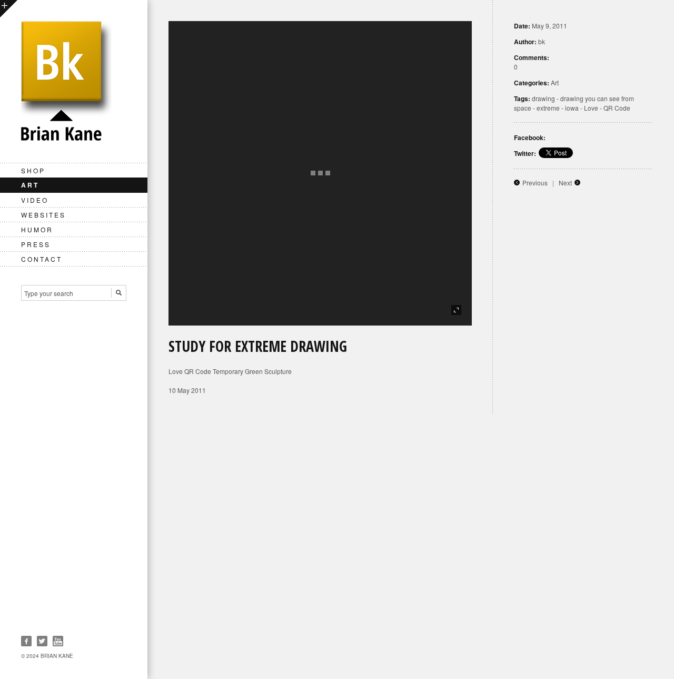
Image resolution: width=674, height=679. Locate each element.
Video (34, 199)
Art (30, 185)
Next (565, 182)
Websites (43, 214)
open (8, 8)
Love (591, 107)
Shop (33, 170)
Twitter (42, 641)
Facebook (26, 641)
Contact (41, 258)
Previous (535, 182)
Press (36, 244)
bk (541, 41)
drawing (543, 98)
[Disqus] (410, 545)
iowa (572, 107)
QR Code (616, 107)
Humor (37, 229)
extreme (548, 107)
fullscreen (456, 310)
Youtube (58, 641)
